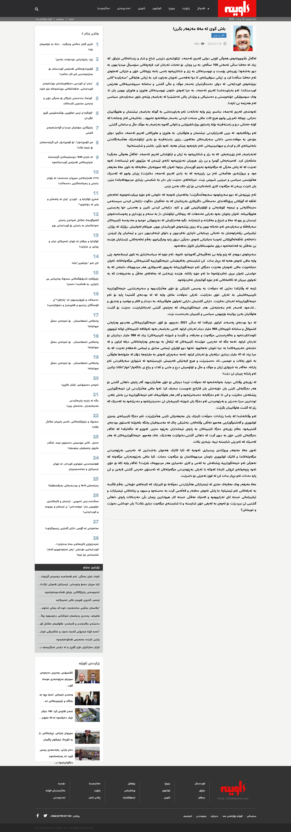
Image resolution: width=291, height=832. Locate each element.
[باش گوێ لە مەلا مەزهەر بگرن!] (243, 38)
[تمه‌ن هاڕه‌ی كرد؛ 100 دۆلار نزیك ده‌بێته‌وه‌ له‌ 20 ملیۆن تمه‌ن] (87, 715)
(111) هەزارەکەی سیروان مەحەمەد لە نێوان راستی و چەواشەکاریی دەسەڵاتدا (73, 181)
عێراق (202, 791)
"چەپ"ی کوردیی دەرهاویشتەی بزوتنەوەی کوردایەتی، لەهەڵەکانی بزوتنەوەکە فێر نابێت (66, 86)
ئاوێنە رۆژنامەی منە (44, 19)
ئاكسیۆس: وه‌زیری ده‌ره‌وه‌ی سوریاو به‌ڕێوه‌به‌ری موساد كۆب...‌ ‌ (56, 679)
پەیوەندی (60, 19)
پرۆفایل (131, 784)
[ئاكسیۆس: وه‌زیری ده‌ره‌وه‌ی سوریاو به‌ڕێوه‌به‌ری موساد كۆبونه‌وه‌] (87, 676)
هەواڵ (201, 8)
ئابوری (141, 8)
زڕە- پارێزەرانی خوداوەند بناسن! (74, 59)
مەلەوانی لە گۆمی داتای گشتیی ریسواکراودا (72, 528)
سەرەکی (251, 816)
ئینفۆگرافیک (129, 798)
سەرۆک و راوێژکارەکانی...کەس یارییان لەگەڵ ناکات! (72, 424)
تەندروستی (124, 8)
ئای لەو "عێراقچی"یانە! (85, 263)
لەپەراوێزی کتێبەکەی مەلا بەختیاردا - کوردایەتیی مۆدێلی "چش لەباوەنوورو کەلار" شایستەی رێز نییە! (72, 549)
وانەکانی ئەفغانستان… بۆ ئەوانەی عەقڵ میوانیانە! (74, 324)
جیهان (201, 798)
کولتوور (157, 8)
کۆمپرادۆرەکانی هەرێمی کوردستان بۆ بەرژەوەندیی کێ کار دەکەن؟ (71, 71)
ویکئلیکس (129, 791)
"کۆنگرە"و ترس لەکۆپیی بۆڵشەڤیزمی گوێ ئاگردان (68, 116)
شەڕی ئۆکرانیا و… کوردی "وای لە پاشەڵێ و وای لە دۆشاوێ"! (73, 202)
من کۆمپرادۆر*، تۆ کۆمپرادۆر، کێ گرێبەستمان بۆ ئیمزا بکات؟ (66, 145)
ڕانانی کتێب (94, 798)
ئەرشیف (187, 816)
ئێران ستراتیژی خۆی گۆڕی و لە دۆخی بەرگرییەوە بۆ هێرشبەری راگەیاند (58, 647)
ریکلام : (65, 816)
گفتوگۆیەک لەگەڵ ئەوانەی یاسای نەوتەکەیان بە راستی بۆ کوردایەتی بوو (75, 223)
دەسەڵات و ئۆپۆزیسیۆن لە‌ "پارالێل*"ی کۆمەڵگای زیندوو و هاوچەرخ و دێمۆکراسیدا (73, 303)
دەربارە (71, 19)
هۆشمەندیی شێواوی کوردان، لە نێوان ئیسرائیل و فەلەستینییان (76, 466)
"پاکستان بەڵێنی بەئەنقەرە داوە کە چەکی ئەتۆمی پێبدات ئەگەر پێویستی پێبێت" (51, 608)
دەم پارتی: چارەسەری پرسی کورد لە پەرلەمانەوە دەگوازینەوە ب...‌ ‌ (56, 756)
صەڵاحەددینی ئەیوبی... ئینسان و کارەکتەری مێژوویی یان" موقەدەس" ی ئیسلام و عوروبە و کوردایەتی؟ (72, 506)
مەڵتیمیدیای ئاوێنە (55, 791)
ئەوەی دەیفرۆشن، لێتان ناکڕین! (80, 385)
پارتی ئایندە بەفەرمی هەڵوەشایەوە (78, 639)
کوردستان (200, 784)
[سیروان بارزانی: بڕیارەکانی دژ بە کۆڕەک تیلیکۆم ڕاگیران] (87, 737)
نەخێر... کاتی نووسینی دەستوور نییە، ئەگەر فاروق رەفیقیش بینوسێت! (73, 445)
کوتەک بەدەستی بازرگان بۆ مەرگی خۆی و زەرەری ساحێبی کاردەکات (68, 101)
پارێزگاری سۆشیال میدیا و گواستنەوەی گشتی (69, 130)
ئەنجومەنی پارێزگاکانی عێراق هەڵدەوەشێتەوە (72, 592)
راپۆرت (186, 8)
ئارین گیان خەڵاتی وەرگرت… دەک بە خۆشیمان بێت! (66, 47)
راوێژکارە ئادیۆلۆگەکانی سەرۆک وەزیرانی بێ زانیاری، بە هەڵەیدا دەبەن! (72, 281)
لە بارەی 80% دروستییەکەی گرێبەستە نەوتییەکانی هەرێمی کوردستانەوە (70, 160)
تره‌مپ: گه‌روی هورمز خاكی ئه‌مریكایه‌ (78, 600)
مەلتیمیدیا (94, 784)
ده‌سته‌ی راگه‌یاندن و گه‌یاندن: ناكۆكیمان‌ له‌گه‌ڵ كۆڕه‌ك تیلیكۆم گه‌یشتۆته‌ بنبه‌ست (51, 624)
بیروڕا (172, 8)
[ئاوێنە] (237, 8)
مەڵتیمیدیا (103, 8)
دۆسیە (61, 784)
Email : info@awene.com (233, 798)
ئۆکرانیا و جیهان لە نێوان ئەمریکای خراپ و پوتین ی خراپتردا (74, 244)
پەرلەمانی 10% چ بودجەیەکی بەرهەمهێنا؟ (73, 485)
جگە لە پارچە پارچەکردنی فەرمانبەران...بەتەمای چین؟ (82, 403)
